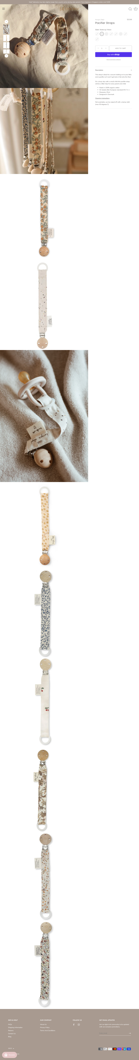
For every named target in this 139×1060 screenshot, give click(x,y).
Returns (10, 1031)
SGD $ (10, 1048)
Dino (111, 34)
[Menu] (3, 9)
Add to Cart (120, 48)
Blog (9, 1037)
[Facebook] (74, 1024)
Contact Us (12, 1034)
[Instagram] (79, 1024)
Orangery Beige (125, 34)
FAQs (10, 1024)
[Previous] (6, 21)
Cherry (106, 34)
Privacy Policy (45, 1027)
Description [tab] (99, 70)
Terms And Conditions (47, 1031)
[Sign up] (130, 1033)
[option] (6, 29)
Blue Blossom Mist (97, 34)
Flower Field (116, 34)
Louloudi (121, 34)
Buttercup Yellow (102, 34)
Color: (103, 30)
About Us (43, 1024)
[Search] (130, 9)
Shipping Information (15, 1027)
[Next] (6, 56)
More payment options (114, 59)
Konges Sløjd (99, 20)
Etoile (97, 39)
